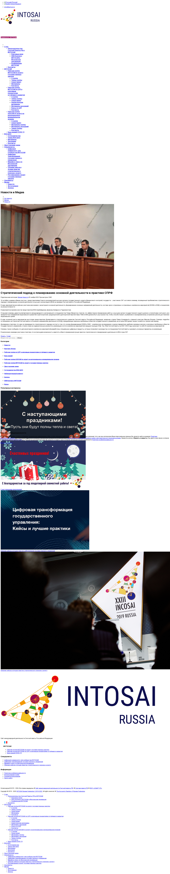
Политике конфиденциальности (103, 440)
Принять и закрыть (6, 443)
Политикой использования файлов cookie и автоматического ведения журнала (94, 438)
